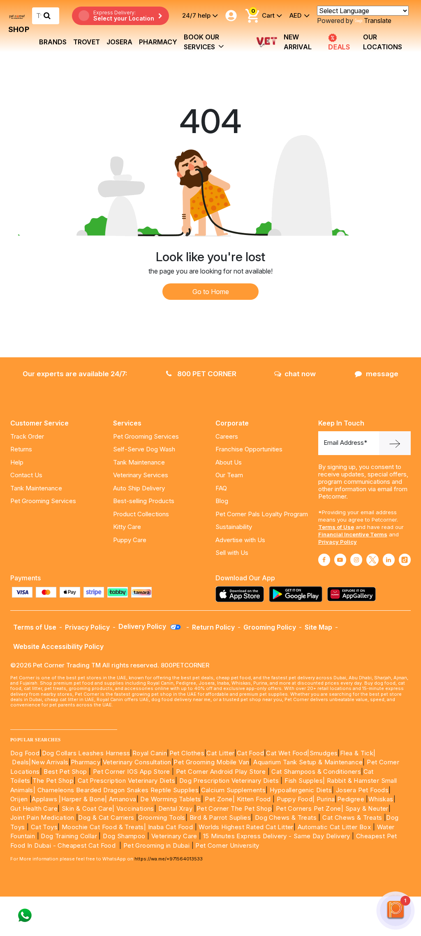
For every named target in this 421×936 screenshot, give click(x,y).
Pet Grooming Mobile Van (211, 762)
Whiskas (380, 799)
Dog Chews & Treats (286, 817)
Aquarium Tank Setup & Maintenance (308, 762)
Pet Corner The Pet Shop (234, 808)
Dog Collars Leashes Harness (86, 753)
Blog (221, 501)
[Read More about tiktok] (405, 560)
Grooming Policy (269, 627)
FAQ (221, 488)
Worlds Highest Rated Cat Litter (245, 827)
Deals (20, 762)
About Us (228, 462)
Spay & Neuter (367, 808)
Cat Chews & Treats (353, 817)
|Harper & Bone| (83, 799)
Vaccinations (134, 808)
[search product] (47, 15)
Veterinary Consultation (137, 762)
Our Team (229, 475)
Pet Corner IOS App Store (131, 771)
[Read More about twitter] (372, 560)
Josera (119, 42)
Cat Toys (44, 827)
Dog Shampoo (124, 836)
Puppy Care (129, 540)
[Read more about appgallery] (353, 594)
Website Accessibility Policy (58, 646)
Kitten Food (254, 799)
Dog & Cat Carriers (106, 817)
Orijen (20, 799)
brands (53, 42)
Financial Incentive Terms (352, 534)
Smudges (324, 753)
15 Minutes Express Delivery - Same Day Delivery (276, 836)
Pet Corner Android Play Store (220, 771)
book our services (201, 42)
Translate (377, 20)
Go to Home (210, 291)
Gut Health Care (34, 808)
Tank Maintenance (36, 488)
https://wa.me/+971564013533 (168, 859)
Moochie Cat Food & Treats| (104, 827)
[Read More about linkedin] (389, 560)
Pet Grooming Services (43, 501)
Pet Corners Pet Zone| (309, 808)
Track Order (27, 436)
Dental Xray (176, 808)
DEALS (338, 48)
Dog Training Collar (68, 836)
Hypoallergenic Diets (301, 790)
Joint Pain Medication (42, 817)
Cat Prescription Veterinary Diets (126, 780)
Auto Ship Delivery (139, 488)
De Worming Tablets (170, 799)
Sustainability (233, 527)
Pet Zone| (220, 799)
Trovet (86, 42)
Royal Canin (149, 753)
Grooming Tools (161, 817)
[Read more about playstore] (297, 594)
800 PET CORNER (206, 374)
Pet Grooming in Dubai (156, 845)
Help (16, 462)
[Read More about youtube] (340, 560)
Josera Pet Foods (361, 790)
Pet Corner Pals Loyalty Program (261, 514)
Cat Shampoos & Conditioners (316, 771)
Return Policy (213, 627)
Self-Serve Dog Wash (144, 449)
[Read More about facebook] (324, 560)
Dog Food (24, 753)
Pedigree (350, 799)
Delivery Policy (143, 626)
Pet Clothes (186, 753)
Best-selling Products (143, 501)
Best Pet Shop (66, 771)
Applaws (44, 799)
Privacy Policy (337, 541)
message (382, 374)
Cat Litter (220, 753)
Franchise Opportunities (248, 449)
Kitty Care (127, 527)
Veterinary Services (140, 475)
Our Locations (382, 42)
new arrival (298, 42)
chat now (300, 374)
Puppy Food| (295, 799)
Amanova (122, 799)
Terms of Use (336, 527)
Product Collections (141, 514)
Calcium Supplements (233, 790)
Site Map (318, 627)
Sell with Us (231, 553)
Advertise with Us (240, 540)
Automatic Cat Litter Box (334, 827)
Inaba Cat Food (170, 827)
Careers (226, 436)
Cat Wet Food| (287, 753)
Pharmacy (158, 42)
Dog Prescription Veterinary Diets (230, 780)
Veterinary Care (175, 836)
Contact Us (26, 475)
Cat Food (250, 753)
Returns (21, 449)
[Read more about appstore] (241, 594)
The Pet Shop (53, 780)
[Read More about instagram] (356, 560)
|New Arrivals (48, 762)
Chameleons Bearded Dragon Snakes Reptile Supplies (118, 790)
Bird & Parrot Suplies (220, 817)
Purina (326, 799)
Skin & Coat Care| (88, 808)
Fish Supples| (304, 780)
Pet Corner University (227, 845)
